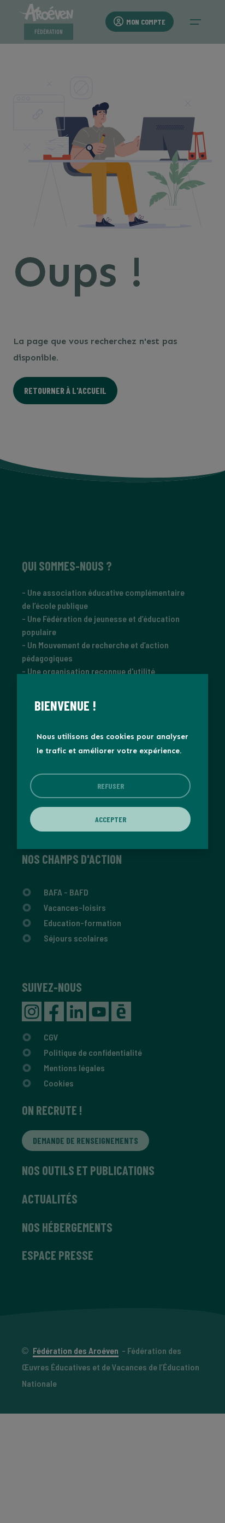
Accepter (110, 819)
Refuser (110, 785)
